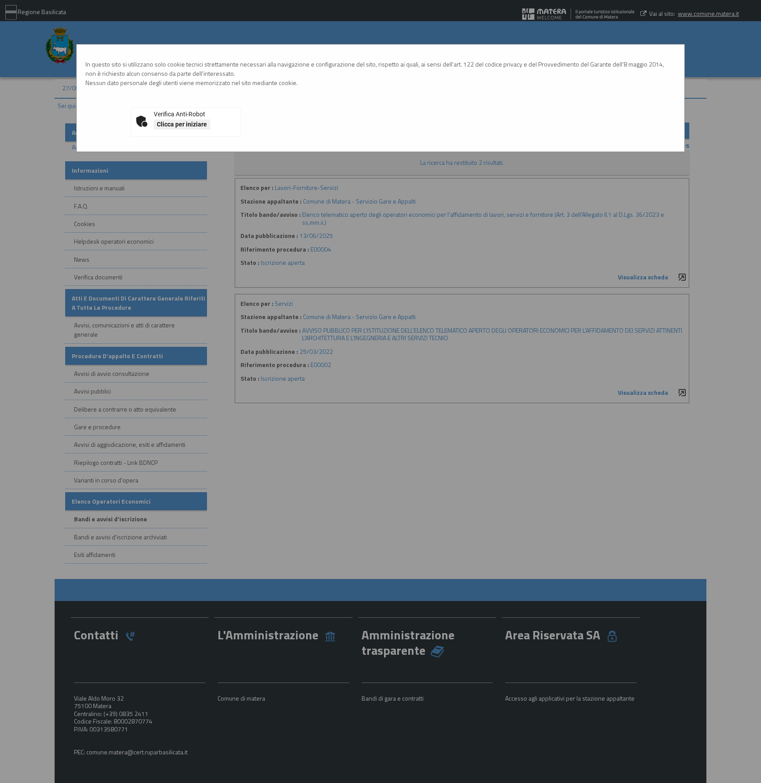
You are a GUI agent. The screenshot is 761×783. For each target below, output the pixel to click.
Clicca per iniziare (182, 124)
